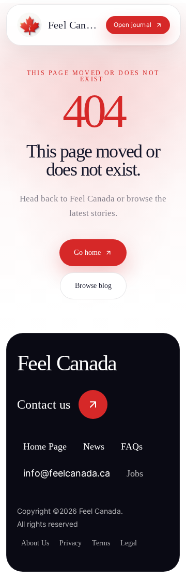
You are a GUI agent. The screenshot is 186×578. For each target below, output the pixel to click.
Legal (142, 543)
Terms (111, 543)
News (105, 447)
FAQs (146, 447)
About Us (37, 543)
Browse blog (93, 295)
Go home (87, 262)
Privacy (76, 543)
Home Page (49, 447)
